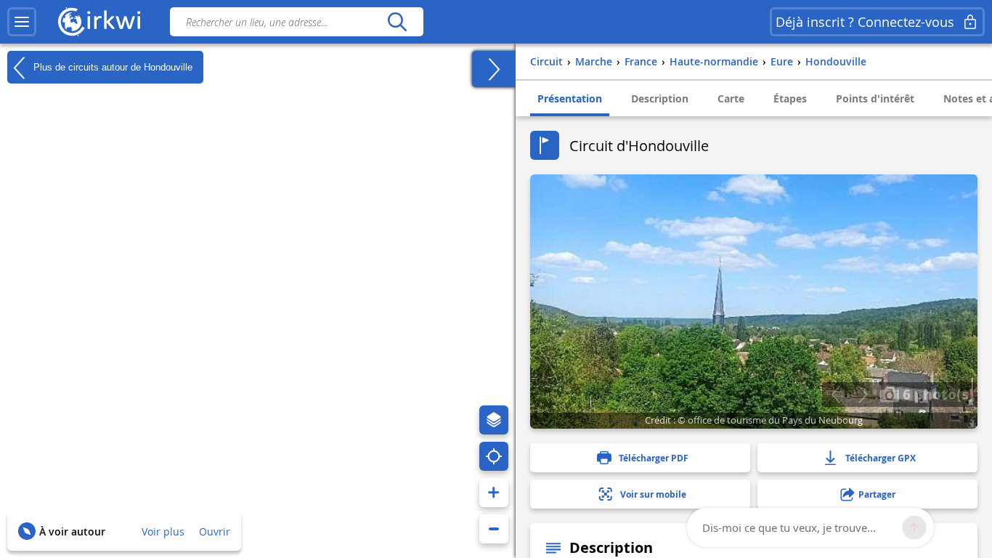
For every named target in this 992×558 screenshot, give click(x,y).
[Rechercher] (397, 21)
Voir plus (163, 531)
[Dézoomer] (493, 528)
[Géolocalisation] (493, 456)
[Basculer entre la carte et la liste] (494, 69)
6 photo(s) (936, 394)
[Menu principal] (21, 21)
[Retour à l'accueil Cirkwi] (99, 21)
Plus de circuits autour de (111, 66)
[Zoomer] (493, 492)
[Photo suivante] (862, 394)
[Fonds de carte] (493, 419)
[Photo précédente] (835, 394)
